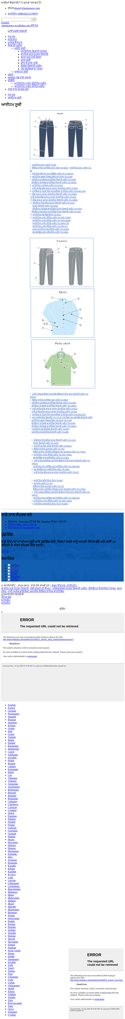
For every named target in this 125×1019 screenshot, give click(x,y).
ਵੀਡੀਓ (11, 80)
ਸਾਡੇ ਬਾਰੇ (12, 39)
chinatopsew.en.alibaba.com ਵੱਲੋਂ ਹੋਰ (19, 25)
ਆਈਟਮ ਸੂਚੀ (21, 71)
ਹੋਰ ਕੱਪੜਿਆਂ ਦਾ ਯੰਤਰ (31, 68)
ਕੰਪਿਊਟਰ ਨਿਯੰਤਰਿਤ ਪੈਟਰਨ (102, 588)
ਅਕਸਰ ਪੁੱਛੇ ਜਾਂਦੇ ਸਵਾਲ (19, 77)
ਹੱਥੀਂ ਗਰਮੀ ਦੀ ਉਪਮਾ (40, 588)
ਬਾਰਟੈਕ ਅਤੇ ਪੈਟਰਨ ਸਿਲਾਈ (34, 54)
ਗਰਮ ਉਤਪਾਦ (58, 585)
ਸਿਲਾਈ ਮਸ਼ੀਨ (15, 45)
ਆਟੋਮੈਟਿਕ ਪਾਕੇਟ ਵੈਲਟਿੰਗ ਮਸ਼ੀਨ (30, 83)
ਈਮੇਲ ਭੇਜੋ (6, 597)
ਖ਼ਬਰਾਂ (11, 74)
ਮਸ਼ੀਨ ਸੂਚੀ (19, 48)
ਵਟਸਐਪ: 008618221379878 (23, 13)
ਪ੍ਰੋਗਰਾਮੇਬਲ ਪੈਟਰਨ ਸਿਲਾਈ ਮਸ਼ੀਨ (69, 588)
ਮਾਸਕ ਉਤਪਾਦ (15, 42)
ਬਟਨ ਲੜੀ (26, 60)
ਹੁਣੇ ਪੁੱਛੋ (5, 551)
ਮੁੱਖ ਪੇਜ (11, 36)
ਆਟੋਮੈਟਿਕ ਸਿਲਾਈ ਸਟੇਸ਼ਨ (34, 51)
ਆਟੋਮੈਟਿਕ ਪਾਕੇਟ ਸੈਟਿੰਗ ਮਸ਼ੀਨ (29, 86)
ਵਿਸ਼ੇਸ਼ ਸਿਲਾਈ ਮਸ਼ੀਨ (31, 65)
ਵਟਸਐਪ (5, 600)
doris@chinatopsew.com (27, 8)
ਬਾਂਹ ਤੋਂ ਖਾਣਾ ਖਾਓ (29, 63)
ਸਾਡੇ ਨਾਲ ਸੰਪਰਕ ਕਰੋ (18, 89)
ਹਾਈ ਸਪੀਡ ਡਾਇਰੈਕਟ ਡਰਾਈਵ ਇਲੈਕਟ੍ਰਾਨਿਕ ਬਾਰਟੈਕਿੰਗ (36, 591)
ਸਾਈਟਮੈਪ (72, 585)
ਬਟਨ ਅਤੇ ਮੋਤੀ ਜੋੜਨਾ (31, 57)
